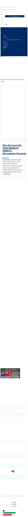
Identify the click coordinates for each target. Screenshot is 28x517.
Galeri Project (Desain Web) (7, 461)
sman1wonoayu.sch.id (7, 233)
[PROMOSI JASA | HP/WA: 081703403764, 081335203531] (5, 259)
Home (2, 459)
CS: (7, 410)
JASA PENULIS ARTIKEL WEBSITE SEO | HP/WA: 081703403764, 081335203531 (14, 210)
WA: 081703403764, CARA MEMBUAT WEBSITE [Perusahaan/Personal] (9, 347)
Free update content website (7, 426)
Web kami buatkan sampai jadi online (9, 422)
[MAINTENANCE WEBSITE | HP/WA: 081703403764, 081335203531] (5, 301)
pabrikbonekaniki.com (7, 230)
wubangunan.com (6, 227)
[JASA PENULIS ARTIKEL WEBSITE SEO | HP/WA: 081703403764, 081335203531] (5, 279)
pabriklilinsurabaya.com (7, 228)
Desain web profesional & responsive (9, 420)
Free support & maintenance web (8, 424)
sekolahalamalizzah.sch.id (8, 234)
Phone (10, 514)
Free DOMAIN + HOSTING (6, 418)
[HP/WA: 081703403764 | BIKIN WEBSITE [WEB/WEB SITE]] (5, 321)
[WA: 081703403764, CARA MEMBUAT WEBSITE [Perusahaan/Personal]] (5, 341)
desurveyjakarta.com (7, 231)
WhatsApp (13, 512)
